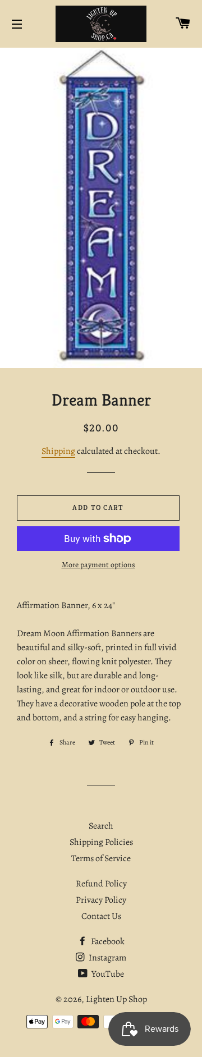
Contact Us (101, 916)
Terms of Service (101, 858)
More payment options (98, 564)
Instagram (106, 958)
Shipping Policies (101, 842)
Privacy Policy (101, 900)
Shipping (58, 451)
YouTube (107, 974)
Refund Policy (101, 883)
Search (101, 826)
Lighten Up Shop (116, 999)
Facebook (107, 941)
